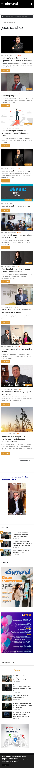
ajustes (16, 761)
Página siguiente (25, 460)
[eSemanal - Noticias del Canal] (12, 4)
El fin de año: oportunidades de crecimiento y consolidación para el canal (15, 133)
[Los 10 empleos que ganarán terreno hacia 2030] (6, 552)
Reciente (17, 670)
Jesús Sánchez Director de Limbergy (15, 171)
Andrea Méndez (7, 346)
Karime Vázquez (7, 128)
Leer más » (6, 70)
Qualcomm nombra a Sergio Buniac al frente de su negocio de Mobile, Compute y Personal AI (22, 543)
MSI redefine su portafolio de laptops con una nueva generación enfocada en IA (21, 714)
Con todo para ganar (9, 95)
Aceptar (5, 765)
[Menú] (2, 5)
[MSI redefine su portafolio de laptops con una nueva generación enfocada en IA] (7, 715)
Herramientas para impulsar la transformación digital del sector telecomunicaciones (14, 439)
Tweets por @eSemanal (8, 662)
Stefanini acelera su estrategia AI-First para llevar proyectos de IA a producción (22, 705)
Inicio (4, 22)
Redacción (5, 55)
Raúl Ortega (6, 232)
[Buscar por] (32, 5)
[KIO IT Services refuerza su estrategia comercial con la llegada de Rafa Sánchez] (6, 535)
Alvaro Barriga (6, 93)
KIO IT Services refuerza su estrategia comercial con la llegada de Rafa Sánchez (20, 534)
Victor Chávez (6, 389)
